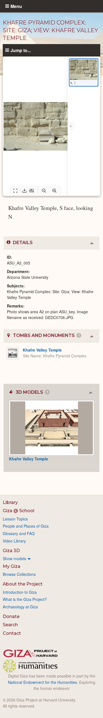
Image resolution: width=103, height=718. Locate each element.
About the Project (23, 584)
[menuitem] (51, 558)
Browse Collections (19, 574)
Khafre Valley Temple (42, 350)
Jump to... (20, 50)
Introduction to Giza (20, 592)
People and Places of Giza (26, 526)
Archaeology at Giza (20, 606)
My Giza (11, 566)
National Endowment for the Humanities (42, 682)
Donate (11, 616)
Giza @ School (18, 510)
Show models (14, 558)
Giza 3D (11, 550)
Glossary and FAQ (19, 533)
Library (10, 502)
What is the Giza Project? (25, 599)
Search (10, 624)
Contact (12, 633)
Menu (16, 6)
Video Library (14, 541)
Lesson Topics (15, 519)
